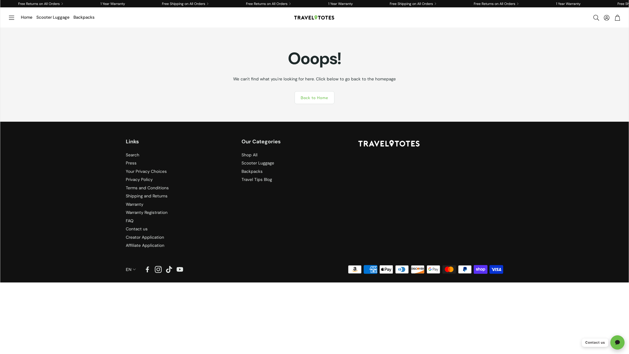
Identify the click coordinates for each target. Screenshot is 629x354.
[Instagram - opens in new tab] (158, 269)
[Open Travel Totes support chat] (617, 342)
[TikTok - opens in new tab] (169, 269)
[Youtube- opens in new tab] (179, 269)
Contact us (595, 342)
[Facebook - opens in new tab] (147, 269)
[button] (11, 17)
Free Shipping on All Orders (175, 3)
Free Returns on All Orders (30, 3)
